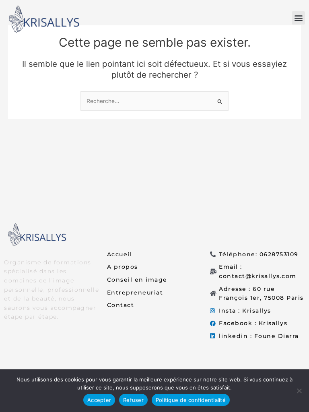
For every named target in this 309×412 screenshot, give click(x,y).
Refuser (133, 400)
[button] (298, 18)
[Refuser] (299, 391)
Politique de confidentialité (191, 400)
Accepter (99, 400)
